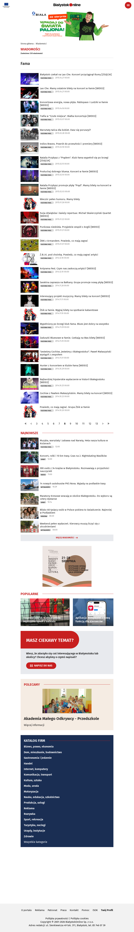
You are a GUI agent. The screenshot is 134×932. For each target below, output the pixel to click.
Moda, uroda (31, 785)
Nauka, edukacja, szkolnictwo (41, 797)
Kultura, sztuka (33, 780)
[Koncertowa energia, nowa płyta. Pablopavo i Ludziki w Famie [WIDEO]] (30, 107)
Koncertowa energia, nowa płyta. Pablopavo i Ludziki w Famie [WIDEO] (74, 104)
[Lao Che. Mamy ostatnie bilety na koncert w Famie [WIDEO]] (30, 93)
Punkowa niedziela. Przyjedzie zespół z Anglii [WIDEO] (70, 226)
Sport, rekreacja (33, 819)
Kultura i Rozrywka (47, 78)
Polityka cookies (80, 918)
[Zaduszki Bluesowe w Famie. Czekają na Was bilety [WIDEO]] (30, 342)
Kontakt (74, 910)
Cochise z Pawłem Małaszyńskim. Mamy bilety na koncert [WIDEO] (76, 393)
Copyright (45, 921)
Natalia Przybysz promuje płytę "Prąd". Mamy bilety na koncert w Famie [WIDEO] (75, 187)
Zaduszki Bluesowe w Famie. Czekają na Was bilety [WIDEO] (72, 337)
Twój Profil (107, 910)
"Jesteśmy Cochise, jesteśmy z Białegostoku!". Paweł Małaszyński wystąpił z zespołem (75, 353)
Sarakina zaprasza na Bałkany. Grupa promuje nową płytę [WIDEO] (76, 282)
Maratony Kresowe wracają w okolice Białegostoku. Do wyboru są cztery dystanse (76, 497)
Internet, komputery (36, 769)
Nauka (43, 475)
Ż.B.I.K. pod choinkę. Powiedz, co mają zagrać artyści (69, 254)
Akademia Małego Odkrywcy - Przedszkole (61, 718)
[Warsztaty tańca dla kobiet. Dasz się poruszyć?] (30, 134)
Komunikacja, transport (38, 774)
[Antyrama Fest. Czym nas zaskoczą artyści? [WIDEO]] (30, 273)
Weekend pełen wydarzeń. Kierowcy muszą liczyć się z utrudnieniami (70, 525)
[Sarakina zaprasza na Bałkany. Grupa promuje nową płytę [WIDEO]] (30, 287)
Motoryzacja (31, 791)
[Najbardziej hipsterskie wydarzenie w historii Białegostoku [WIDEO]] (30, 384)
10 (76, 423)
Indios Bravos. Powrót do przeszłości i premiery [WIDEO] (71, 143)
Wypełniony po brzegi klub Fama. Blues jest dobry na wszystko (74, 323)
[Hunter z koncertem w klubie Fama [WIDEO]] (30, 370)
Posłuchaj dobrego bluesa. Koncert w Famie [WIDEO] (69, 171)
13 (96, 423)
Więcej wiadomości (65, 538)
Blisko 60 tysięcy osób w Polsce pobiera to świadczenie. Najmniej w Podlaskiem (76, 511)
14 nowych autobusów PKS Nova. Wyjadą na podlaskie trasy (73, 483)
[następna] (102, 423)
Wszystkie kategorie (35, 841)
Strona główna (27, 44)
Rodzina (44, 516)
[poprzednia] (31, 423)
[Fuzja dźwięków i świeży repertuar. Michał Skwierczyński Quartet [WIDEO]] (30, 218)
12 (90, 423)
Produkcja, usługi (34, 802)
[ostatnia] (108, 423)
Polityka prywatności (56, 918)
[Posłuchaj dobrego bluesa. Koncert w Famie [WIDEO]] (30, 176)
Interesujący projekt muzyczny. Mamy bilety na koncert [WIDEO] (75, 296)
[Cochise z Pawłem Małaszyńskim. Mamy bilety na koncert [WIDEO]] (30, 398)
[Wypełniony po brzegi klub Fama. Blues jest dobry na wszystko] (30, 328)
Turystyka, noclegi (35, 825)
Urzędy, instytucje (34, 830)
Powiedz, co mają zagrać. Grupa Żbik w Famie (65, 407)
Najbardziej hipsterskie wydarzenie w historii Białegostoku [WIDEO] (72, 381)
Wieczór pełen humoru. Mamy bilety (60, 199)
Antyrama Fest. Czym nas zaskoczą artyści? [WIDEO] (68, 268)
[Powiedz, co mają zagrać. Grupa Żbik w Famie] (30, 412)
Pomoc (85, 910)
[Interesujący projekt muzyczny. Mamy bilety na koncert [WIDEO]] (30, 301)
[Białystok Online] (67, 5)
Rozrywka (29, 813)
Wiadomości (41, 44)
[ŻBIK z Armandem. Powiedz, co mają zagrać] (30, 245)
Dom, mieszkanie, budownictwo (43, 752)
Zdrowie (29, 836)
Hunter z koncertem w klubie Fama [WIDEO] (64, 365)
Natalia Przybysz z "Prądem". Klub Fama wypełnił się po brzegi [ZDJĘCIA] (74, 159)
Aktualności (45, 487)
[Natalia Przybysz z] (30, 162)
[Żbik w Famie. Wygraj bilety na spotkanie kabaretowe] (30, 315)
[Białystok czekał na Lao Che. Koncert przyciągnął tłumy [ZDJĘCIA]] (30, 79)
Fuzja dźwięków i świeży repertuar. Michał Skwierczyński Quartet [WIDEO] (75, 214)
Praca (63, 910)
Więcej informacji (34, 725)
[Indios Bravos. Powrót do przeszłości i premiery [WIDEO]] (30, 148)
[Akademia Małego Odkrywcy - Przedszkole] (67, 701)
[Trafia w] (30, 121)
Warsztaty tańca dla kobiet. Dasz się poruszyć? (65, 129)
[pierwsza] (25, 423)
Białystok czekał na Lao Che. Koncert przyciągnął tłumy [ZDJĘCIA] (76, 74)
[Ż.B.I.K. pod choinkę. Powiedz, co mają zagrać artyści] (30, 259)
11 (83, 423)
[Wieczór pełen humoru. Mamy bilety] (30, 204)
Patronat (52, 910)
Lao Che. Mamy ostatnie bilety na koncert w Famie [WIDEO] (72, 88)
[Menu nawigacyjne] (128, 5)
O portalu (26, 910)
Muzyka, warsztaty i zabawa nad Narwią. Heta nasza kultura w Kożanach (74, 442)
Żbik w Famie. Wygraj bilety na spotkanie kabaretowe (69, 310)
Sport (43, 459)
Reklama (29, 808)
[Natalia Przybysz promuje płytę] (30, 190)
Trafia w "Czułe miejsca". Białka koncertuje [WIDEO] (68, 116)
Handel (28, 763)
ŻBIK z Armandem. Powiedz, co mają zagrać (64, 240)
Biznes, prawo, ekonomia (39, 746)
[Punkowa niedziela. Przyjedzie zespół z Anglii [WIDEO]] (30, 231)
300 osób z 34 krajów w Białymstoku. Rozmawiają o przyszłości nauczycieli (74, 470)
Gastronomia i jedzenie (38, 757)
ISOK (95, 910)
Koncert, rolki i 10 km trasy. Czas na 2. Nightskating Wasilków (73, 455)
